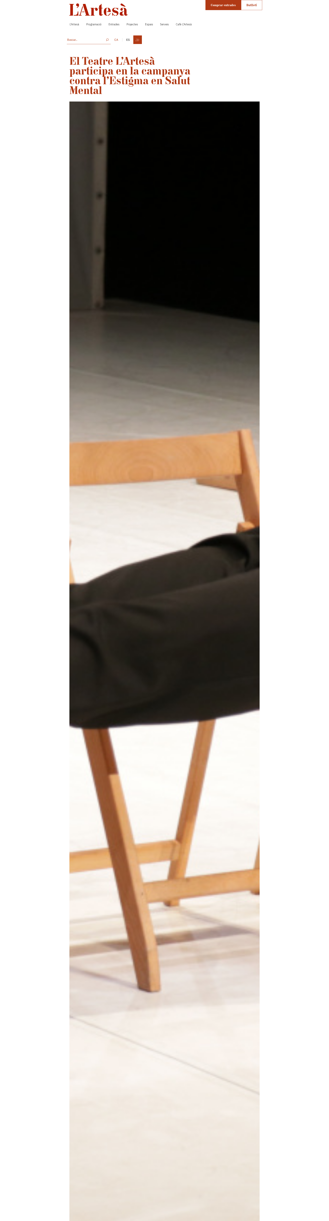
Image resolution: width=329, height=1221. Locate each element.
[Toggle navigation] (137, 39)
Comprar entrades (223, 5)
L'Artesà (74, 24)
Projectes (132, 24)
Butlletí (251, 5)
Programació (93, 24)
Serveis (164, 24)
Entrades (113, 24)
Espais (149, 24)
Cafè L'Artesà (184, 24)
